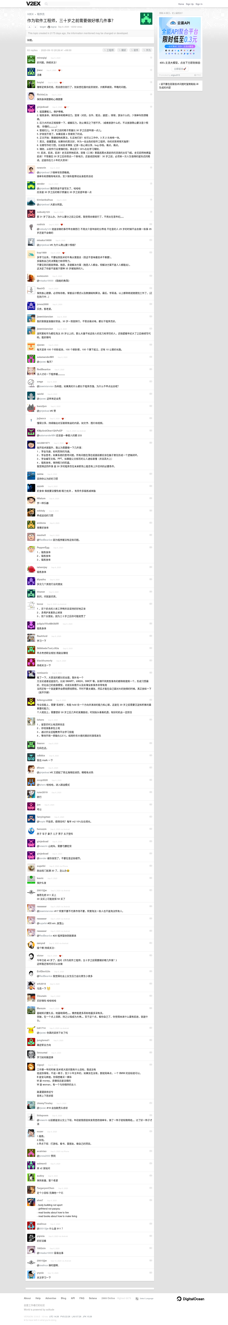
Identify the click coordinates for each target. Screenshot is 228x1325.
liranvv (41, 743)
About (27, 1298)
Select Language (145, 1298)
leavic (40, 878)
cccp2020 (42, 780)
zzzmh (40, 486)
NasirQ (41, 288)
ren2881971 (43, 442)
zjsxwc (41, 344)
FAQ (81, 1298)
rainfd (40, 393)
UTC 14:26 (54, 1316)
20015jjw (42, 890)
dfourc (40, 767)
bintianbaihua (45, 199)
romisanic (42, 672)
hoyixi (40, 82)
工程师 (110, 50)
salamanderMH (45, 357)
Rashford (42, 636)
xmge (40, 381)
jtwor (40, 70)
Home (181, 4)
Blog (63, 1298)
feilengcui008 (44, 700)
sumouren (42, 276)
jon (39, 804)
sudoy (40, 1175)
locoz (40, 604)
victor (40, 955)
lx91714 (41, 1028)
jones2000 (43, 304)
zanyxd (41, 943)
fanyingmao (43, 816)
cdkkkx (41, 755)
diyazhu (41, 579)
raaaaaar (42, 906)
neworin (41, 167)
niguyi (40, 1064)
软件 (135, 50)
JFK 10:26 (87, 1316)
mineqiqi (42, 57)
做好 (123, 50)
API (73, 1298)
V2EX (30, 14)
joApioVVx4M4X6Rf (48, 623)
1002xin (41, 1248)
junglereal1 (43, 1040)
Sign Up (190, 4)
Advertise (50, 1298)
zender (41, 183)
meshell (41, 535)
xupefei (41, 866)
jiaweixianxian (45, 316)
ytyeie (40, 1272)
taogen (43, 26)
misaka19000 (44, 240)
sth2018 (41, 983)
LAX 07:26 (76, 1316)
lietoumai (42, 1052)
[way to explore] (34, 4)
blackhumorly (44, 660)
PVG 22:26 (65, 1316)
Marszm (41, 1008)
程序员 (41, 14)
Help (38, 1298)
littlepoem (42, 1115)
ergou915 (175, 75)
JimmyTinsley (45, 1103)
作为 (148, 50)
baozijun (42, 406)
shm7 (40, 1200)
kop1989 (42, 252)
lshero (40, 719)
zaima (40, 474)
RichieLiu (42, 94)
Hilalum (41, 498)
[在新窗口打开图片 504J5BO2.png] (48, 988)
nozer (40, 1131)
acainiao (42, 1151)
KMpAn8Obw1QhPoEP (49, 430)
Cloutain (42, 996)
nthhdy (41, 510)
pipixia (41, 1236)
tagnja (54, 26)
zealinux (41, 1223)
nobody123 (43, 212)
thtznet (41, 591)
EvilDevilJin (43, 971)
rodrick (41, 224)
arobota (41, 522)
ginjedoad (42, 106)
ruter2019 (42, 792)
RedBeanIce (44, 369)
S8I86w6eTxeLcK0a (48, 648)
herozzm (41, 829)
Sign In (199, 4)
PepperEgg (43, 547)
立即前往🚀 (180, 68)
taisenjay (42, 567)
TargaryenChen (45, 1188)
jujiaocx (41, 418)
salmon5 (42, 1163)
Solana (93, 1298)
